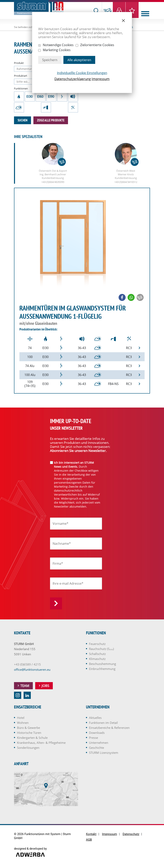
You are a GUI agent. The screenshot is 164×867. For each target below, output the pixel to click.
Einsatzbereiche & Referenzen (109, 728)
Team (24, 685)
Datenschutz (131, 834)
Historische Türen (29, 733)
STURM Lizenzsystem (103, 753)
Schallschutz (73, 96)
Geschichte (96, 748)
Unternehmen (98, 743)
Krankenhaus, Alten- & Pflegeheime (41, 743)
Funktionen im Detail (103, 723)
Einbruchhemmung (73, 107)
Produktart (20, 75)
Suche (96, 10)
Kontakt (91, 834)
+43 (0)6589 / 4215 (27, 664)
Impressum (101, 78)
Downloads (97, 733)
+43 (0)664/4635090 (52, 182)
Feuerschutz (19, 96)
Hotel (20, 718)
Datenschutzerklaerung (72, 78)
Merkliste (132, 10)
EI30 (30, 96)
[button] (122, 297)
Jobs (45, 685)
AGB (89, 839)
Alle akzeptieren (79, 60)
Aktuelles (95, 718)
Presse (93, 738)
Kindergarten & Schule (32, 738)
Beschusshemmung (46, 107)
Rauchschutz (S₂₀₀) (62, 96)
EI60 (41, 96)
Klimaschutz (19, 107)
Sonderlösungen (28, 748)
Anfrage (107, 10)
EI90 (51, 96)
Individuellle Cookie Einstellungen (82, 73)
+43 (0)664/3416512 (125, 182)
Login (119, 10)
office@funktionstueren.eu (32, 670)
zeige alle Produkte (50, 120)
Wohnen (23, 723)
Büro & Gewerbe (28, 728)
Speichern (49, 60)
